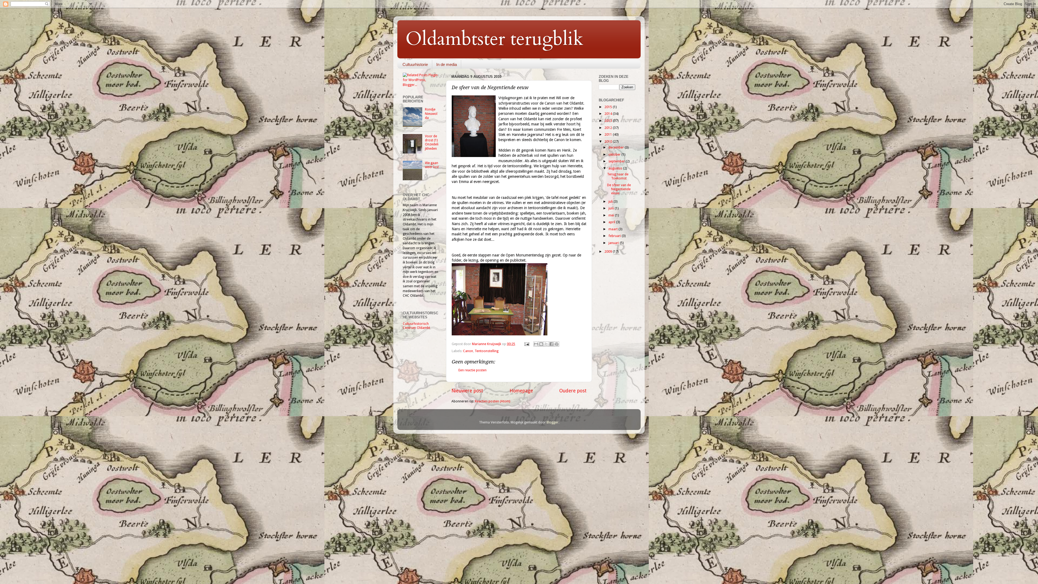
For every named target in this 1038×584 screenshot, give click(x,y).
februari (615, 236)
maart (613, 229)
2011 (608, 134)
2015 (608, 107)
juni (611, 208)
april (612, 222)
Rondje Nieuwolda (431, 113)
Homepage (521, 390)
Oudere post (573, 390)
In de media (446, 64)
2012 (608, 128)
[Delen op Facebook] (551, 344)
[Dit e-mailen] (536, 344)
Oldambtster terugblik (494, 39)
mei (611, 215)
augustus (615, 168)
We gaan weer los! (432, 165)
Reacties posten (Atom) (492, 401)
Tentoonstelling (486, 351)
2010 (608, 141)
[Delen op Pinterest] (556, 344)
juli (611, 201)
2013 (608, 121)
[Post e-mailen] (526, 344)
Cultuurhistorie (415, 64)
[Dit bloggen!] (541, 344)
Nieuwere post (467, 390)
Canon (468, 351)
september (617, 161)
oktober (614, 154)
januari (614, 243)
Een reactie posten (472, 370)
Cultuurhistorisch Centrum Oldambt (416, 326)
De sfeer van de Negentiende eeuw (619, 189)
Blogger (552, 422)
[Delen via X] (546, 344)
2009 (608, 251)
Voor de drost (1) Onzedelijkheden (431, 142)
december (616, 147)
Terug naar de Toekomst (617, 176)
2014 (608, 114)
